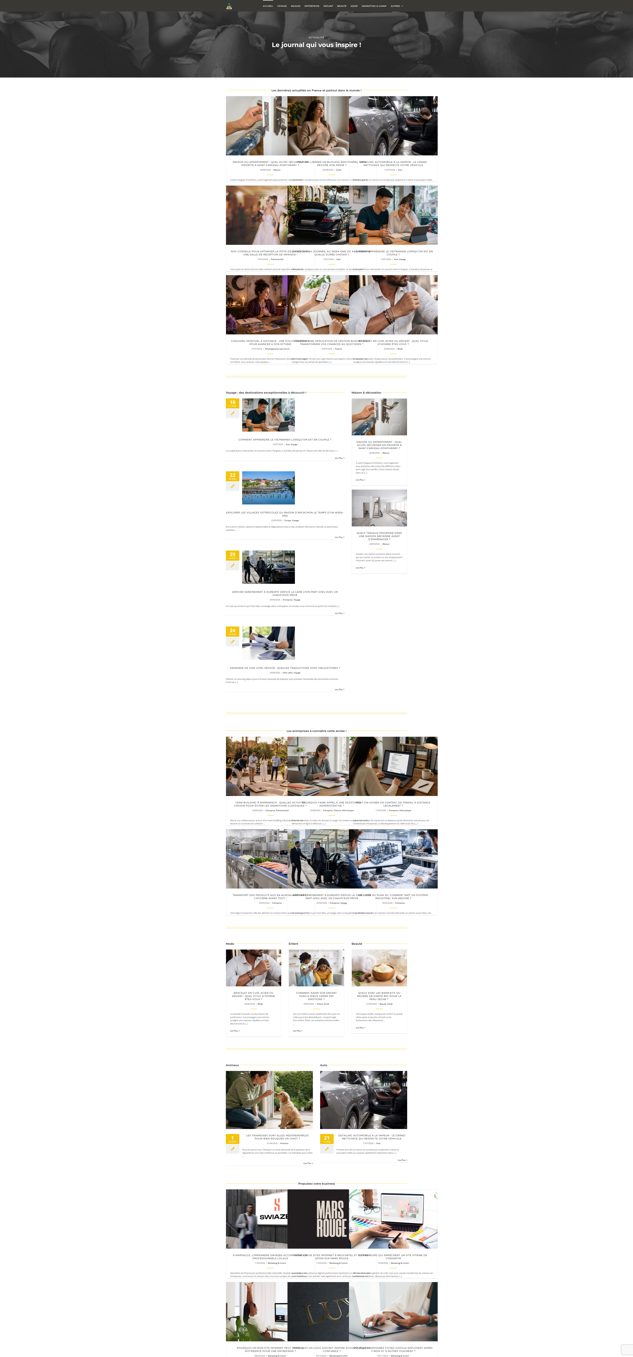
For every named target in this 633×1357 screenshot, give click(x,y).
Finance (338, 348)
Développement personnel (277, 348)
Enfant (320, 1003)
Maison (277, 169)
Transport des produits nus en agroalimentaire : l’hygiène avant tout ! (270, 859)
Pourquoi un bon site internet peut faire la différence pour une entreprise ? (270, 1311)
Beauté (383, 1003)
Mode (400, 348)
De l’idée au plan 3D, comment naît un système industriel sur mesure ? (393, 859)
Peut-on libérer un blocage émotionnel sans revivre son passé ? (332, 125)
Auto (400, 169)
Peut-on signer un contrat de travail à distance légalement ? (393, 766)
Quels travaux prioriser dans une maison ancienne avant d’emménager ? (379, 508)
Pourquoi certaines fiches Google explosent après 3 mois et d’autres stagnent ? (393, 1311)
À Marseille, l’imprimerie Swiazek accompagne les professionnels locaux (270, 1219)
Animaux (284, 1143)
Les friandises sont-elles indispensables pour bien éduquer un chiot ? (269, 1100)
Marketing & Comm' (277, 1263)
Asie (396, 259)
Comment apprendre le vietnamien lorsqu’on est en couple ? (393, 215)
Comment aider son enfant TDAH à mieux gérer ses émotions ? (316, 968)
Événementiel (277, 259)
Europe (288, 520)
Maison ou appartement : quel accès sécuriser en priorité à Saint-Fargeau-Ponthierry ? (270, 125)
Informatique (405, 810)
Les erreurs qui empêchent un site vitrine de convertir (393, 1219)
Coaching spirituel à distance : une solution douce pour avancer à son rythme (270, 304)
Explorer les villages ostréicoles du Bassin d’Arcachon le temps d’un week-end (268, 488)
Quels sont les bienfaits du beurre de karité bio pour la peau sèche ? (379, 968)
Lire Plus (339, 458)
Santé (338, 169)
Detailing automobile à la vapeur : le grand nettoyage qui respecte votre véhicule (393, 125)
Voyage (402, 259)
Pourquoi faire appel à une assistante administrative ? (332, 766)
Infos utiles (288, 672)
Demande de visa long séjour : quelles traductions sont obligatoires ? (268, 643)
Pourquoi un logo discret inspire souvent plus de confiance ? (332, 1311)
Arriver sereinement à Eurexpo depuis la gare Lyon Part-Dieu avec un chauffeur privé (268, 567)
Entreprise (288, 599)
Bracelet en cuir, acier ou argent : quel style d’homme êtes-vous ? (393, 304)
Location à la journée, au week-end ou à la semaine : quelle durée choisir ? (332, 215)
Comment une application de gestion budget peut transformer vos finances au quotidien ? (332, 304)
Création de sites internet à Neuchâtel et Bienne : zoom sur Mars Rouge (332, 1219)
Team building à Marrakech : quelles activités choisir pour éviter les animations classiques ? (270, 766)
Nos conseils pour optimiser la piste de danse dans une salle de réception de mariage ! (270, 215)
